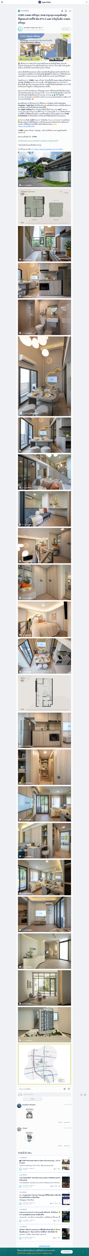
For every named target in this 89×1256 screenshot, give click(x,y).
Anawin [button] (24, 1128)
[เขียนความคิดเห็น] (44, 1094)
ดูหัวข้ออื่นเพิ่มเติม (44, 1246)
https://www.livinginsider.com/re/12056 (48, 149)
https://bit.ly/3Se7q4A (26, 126)
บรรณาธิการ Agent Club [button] (31, 27)
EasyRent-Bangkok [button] (29, 1105)
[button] (62, 11)
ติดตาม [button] (67, 29)
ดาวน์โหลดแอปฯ (66, 1252)
